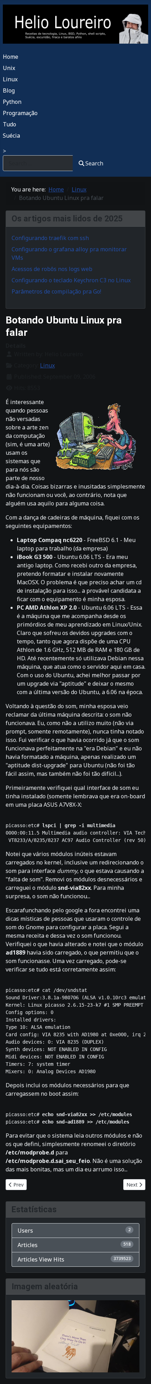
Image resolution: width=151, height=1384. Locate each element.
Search (94, 163)
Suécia (11, 135)
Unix (9, 68)
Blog (9, 90)
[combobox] (38, 163)
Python (12, 102)
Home (10, 57)
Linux (10, 79)
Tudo (9, 124)
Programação (20, 113)
